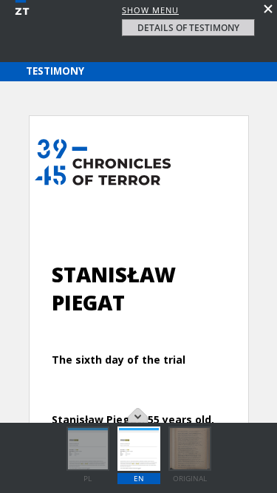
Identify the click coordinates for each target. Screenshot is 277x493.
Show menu (150, 10)
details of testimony (188, 27)
